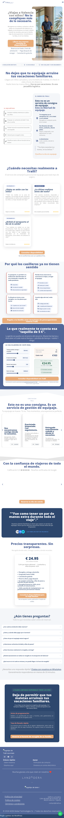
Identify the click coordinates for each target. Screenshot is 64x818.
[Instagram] (4, 756)
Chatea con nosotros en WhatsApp (46, 669)
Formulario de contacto (42, 762)
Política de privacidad (13, 796)
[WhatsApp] (12, 756)
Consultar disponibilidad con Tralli (32, 379)
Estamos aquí (8, 765)
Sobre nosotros (9, 762)
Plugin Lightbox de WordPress (11, 816)
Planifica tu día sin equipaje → (46, 155)
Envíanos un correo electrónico (45, 765)
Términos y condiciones (15, 803)
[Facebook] (8, 756)
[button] (62, 2)
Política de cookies (12, 800)
